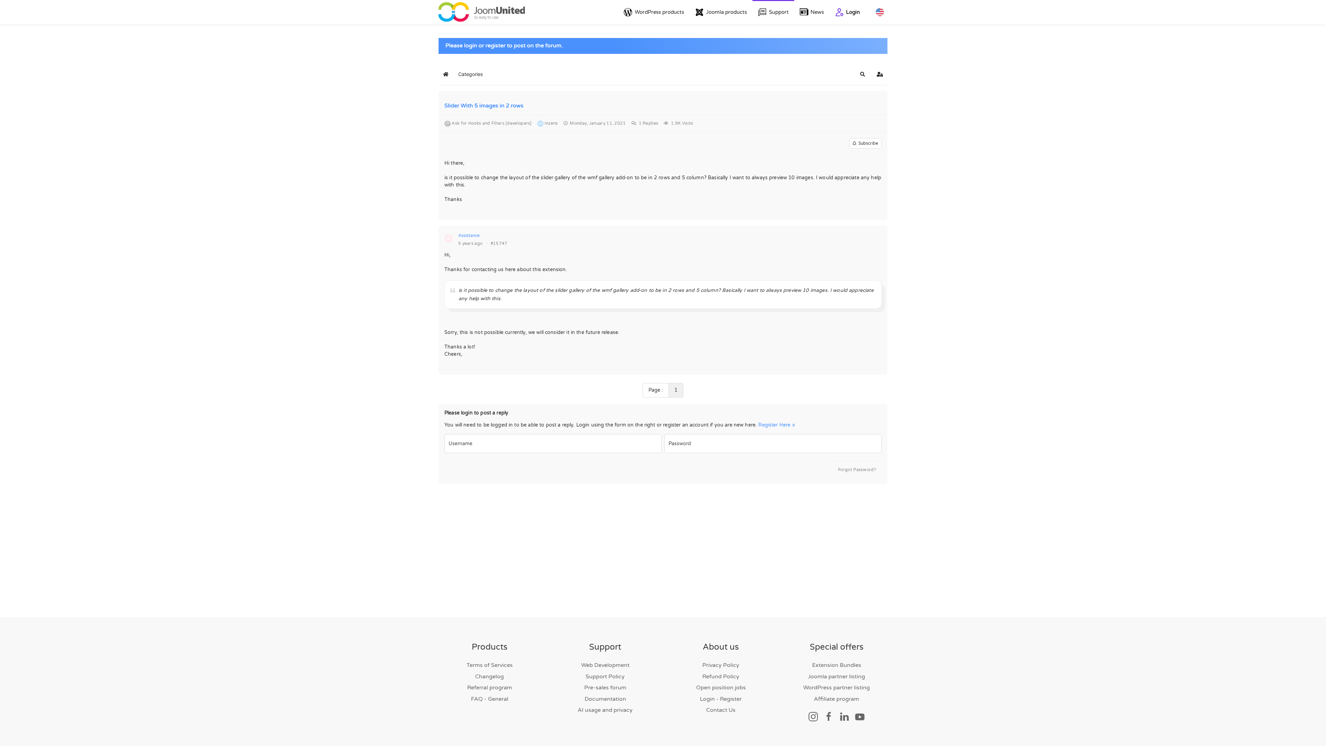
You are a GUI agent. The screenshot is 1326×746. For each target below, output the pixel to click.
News (817, 12)
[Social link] (813, 716)
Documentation (605, 699)
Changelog (489, 676)
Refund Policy (720, 676)
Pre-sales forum (605, 687)
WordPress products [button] (659, 12)
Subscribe (867, 143)
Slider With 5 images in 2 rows (483, 105)
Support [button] (779, 12)
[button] (862, 74)
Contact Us (721, 710)
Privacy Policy (720, 665)
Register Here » (776, 425)
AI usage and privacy (605, 710)
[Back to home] (482, 12)
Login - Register (721, 699)
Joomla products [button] (726, 12)
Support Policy (605, 676)
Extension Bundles (836, 665)
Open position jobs (721, 687)
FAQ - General (489, 699)
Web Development (605, 665)
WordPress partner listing (836, 687)
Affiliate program (836, 699)
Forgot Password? (857, 469)
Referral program (489, 687)
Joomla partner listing (836, 676)
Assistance (469, 235)
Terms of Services (490, 665)
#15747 (499, 243)
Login (853, 12)
